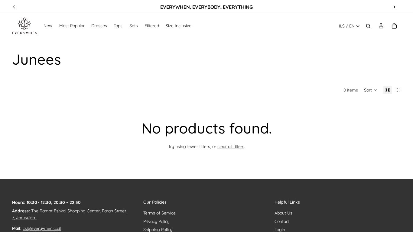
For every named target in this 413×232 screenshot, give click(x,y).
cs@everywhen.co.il (42, 228)
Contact (282, 221)
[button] (370, 90)
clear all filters (230, 146)
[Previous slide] (14, 7)
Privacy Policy (156, 221)
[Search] (368, 26)
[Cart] (394, 26)
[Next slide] (394, 7)
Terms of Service (159, 213)
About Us (283, 213)
